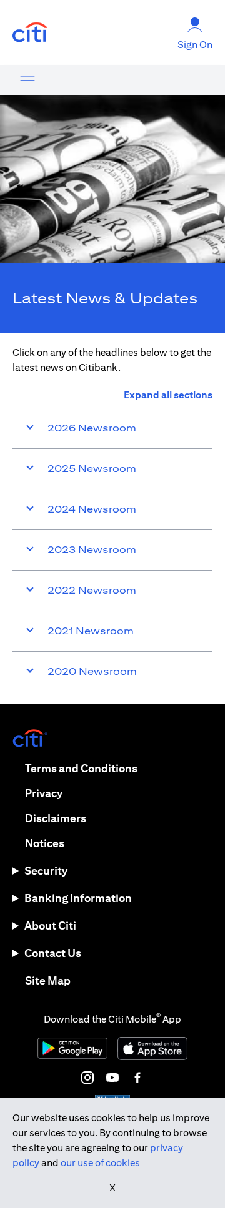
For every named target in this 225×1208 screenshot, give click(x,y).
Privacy (43, 793)
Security (46, 870)
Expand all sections (168, 395)
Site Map (48, 980)
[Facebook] (137, 1077)
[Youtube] (112, 1077)
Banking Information (78, 898)
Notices (44, 843)
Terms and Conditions (81, 768)
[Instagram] (87, 1077)
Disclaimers (55, 818)
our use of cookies (100, 1163)
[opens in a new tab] (30, 33)
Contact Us (52, 953)
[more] (27, 79)
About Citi (50, 925)
